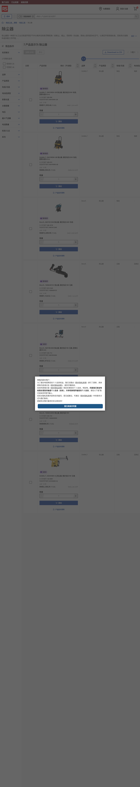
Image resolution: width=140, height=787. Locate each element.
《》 (81, 383)
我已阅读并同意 (70, 406)
